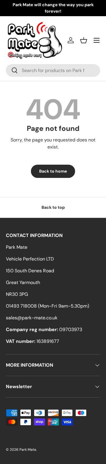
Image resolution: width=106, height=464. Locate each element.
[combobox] (53, 70)
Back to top (53, 207)
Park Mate (27, 449)
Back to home (53, 171)
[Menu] (96, 40)
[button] (83, 40)
